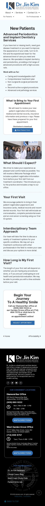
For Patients (7, 17)
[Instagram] (20, 382)
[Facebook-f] (8, 382)
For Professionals (33, 17)
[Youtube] (16, 382)
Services (19, 12)
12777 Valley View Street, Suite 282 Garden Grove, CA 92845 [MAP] (19, 431)
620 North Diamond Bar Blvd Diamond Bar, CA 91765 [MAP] (17, 398)
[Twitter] (12, 382)
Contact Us (32, 12)
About (8, 12)
